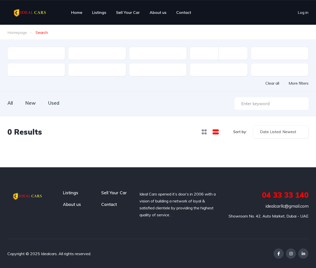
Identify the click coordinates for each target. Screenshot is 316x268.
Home (76, 12)
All (10, 103)
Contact (183, 12)
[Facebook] (279, 253)
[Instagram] (291, 253)
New (30, 103)
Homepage (17, 32)
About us (158, 12)
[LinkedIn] (303, 253)
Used (53, 103)
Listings (99, 12)
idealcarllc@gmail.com (287, 206)
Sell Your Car (128, 12)
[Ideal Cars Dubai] (30, 12)
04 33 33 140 (285, 195)
